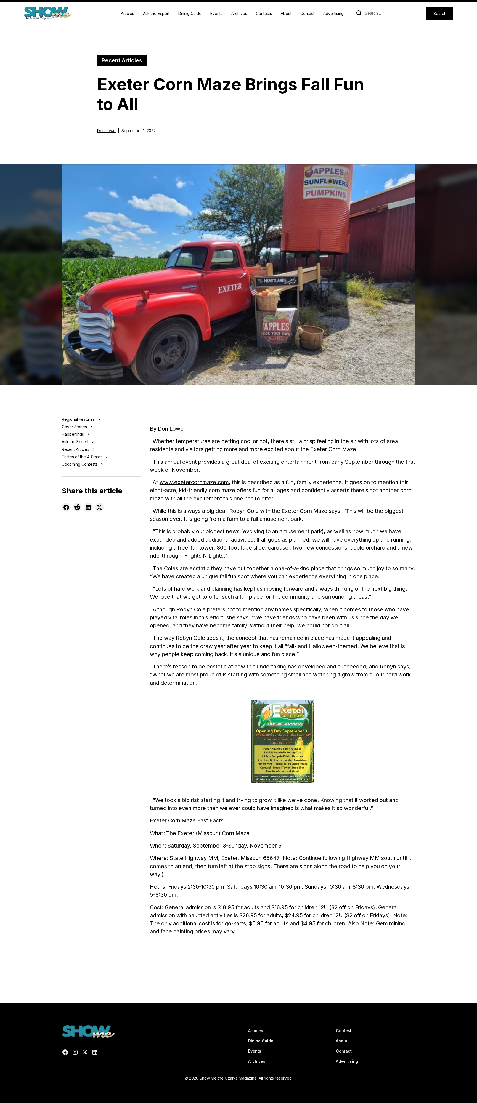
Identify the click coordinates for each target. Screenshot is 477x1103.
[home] (47, 13)
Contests (264, 13)
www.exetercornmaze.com (194, 482)
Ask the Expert (156, 13)
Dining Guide (190, 13)
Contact (307, 13)
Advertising (333, 13)
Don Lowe (106, 130)
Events (216, 13)
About (286, 13)
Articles (127, 13)
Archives (239, 13)
